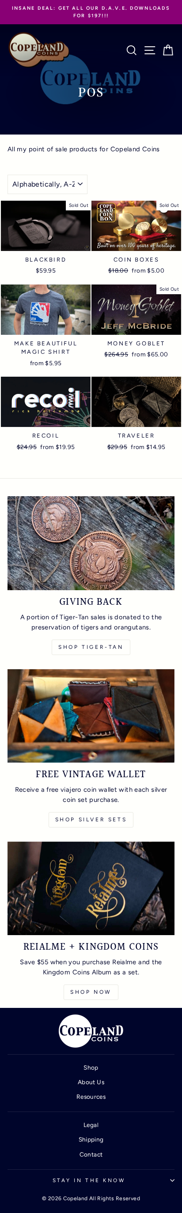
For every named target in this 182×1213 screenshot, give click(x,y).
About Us (91, 1082)
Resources (91, 1096)
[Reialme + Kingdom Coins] (91, 889)
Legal (91, 1124)
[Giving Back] (91, 543)
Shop (90, 1067)
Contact (91, 1154)
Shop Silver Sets (91, 819)
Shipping (91, 1139)
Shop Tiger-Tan (90, 647)
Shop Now (91, 992)
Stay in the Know (89, 1180)
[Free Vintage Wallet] (91, 716)
